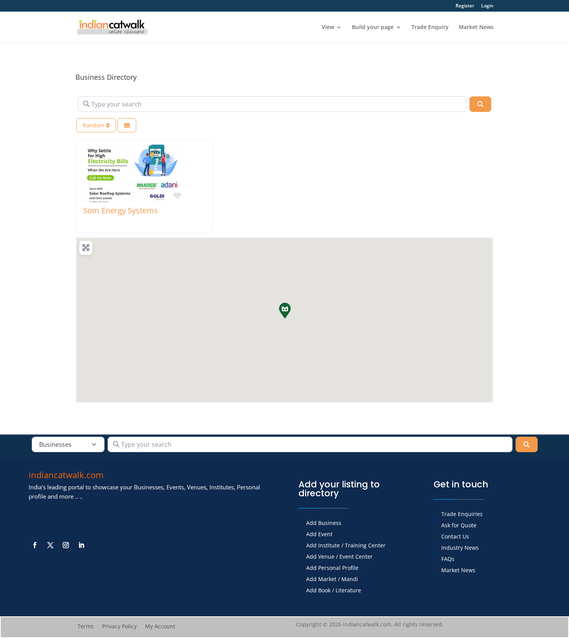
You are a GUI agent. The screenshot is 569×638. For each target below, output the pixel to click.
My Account (160, 627)
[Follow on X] (50, 545)
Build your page (373, 27)
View (328, 27)
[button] (284, 310)
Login (487, 6)
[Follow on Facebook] (35, 545)
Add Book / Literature (333, 591)
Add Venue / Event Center (339, 557)
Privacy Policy (119, 627)
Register (465, 6)
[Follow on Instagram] (66, 545)
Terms (85, 627)
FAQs (447, 559)
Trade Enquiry (430, 27)
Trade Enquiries (462, 514)
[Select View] (127, 125)
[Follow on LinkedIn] (81, 545)
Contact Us (455, 537)
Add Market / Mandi (332, 579)
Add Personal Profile (332, 568)
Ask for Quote (458, 526)
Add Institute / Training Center (346, 546)
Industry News (460, 548)
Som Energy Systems (120, 210)
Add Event (319, 535)
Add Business (323, 523)
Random (94, 125)
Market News (476, 27)
